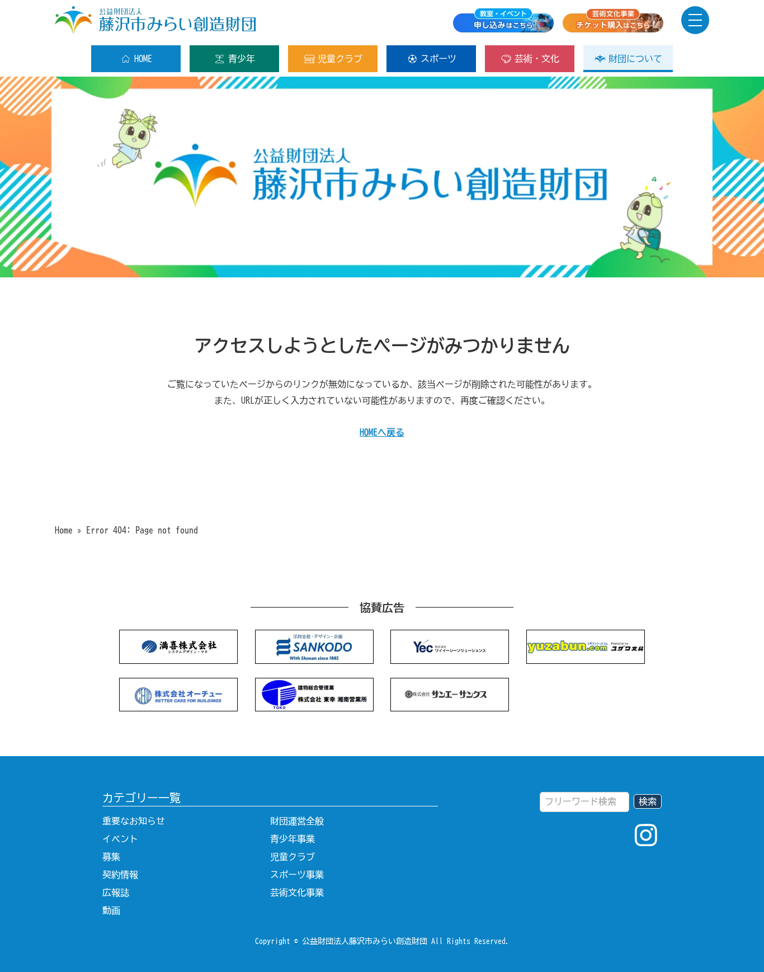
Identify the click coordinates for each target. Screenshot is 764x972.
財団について (635, 58)
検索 (648, 801)
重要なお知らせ (133, 821)
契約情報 (120, 874)
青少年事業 (292, 838)
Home (64, 530)
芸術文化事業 (297, 892)
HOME (143, 58)
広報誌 (115, 892)
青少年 (241, 58)
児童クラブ (340, 58)
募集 (111, 856)
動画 (111, 910)
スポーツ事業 (297, 874)
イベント (120, 838)
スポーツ (438, 58)
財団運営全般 (297, 821)
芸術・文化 (537, 58)
